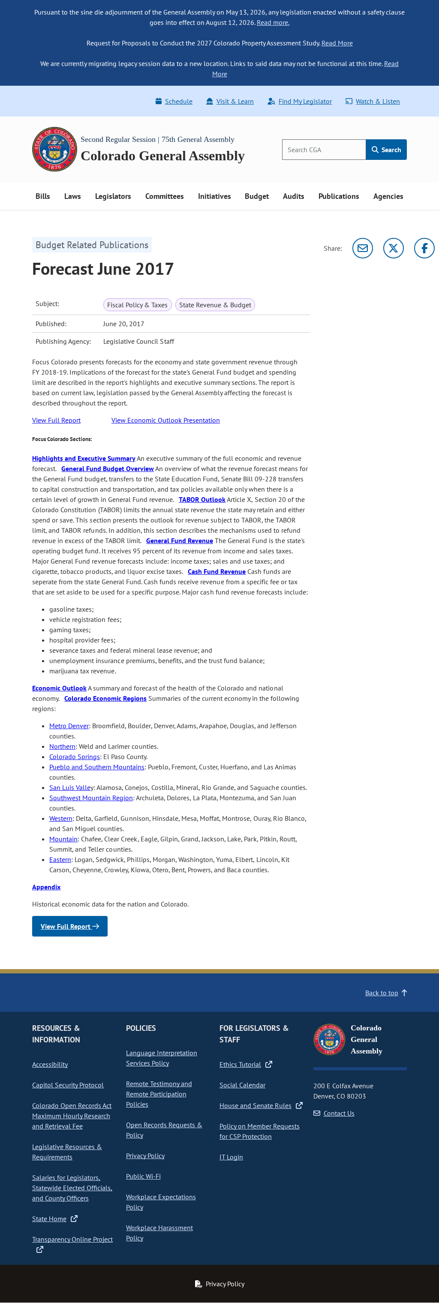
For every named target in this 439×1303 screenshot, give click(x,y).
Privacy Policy (145, 1155)
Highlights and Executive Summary (83, 458)
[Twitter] (393, 248)
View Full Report (56, 420)
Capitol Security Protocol (68, 1085)
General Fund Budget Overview (107, 468)
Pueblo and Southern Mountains (96, 767)
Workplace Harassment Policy (159, 1232)
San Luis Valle (69, 787)
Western (60, 818)
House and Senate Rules (256, 1105)
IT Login (231, 1157)
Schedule (178, 101)
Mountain (63, 839)
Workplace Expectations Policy (161, 1201)
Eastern (60, 859)
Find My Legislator (305, 101)
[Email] (362, 248)
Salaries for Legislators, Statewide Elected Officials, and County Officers (72, 1187)
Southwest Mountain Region (91, 797)
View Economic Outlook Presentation (165, 420)
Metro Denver (69, 725)
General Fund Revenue (179, 540)
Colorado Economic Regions (105, 698)
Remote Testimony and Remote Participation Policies (159, 1093)
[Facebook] (424, 248)
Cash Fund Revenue (217, 571)
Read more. (273, 22)
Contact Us (339, 1113)
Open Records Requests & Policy (164, 1129)
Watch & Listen (378, 101)
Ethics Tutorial (240, 1064)
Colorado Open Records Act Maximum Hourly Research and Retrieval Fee (71, 1115)
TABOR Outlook (202, 499)
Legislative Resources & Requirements (67, 1151)
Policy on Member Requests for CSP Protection (260, 1131)
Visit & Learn (235, 101)
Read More (337, 43)
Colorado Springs (74, 756)
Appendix (46, 887)
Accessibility (50, 1064)
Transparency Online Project (72, 1239)
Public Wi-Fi (143, 1176)
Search (390, 149)
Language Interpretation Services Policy (161, 1057)
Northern (62, 746)
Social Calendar (242, 1085)
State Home (49, 1218)
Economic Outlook (59, 688)
